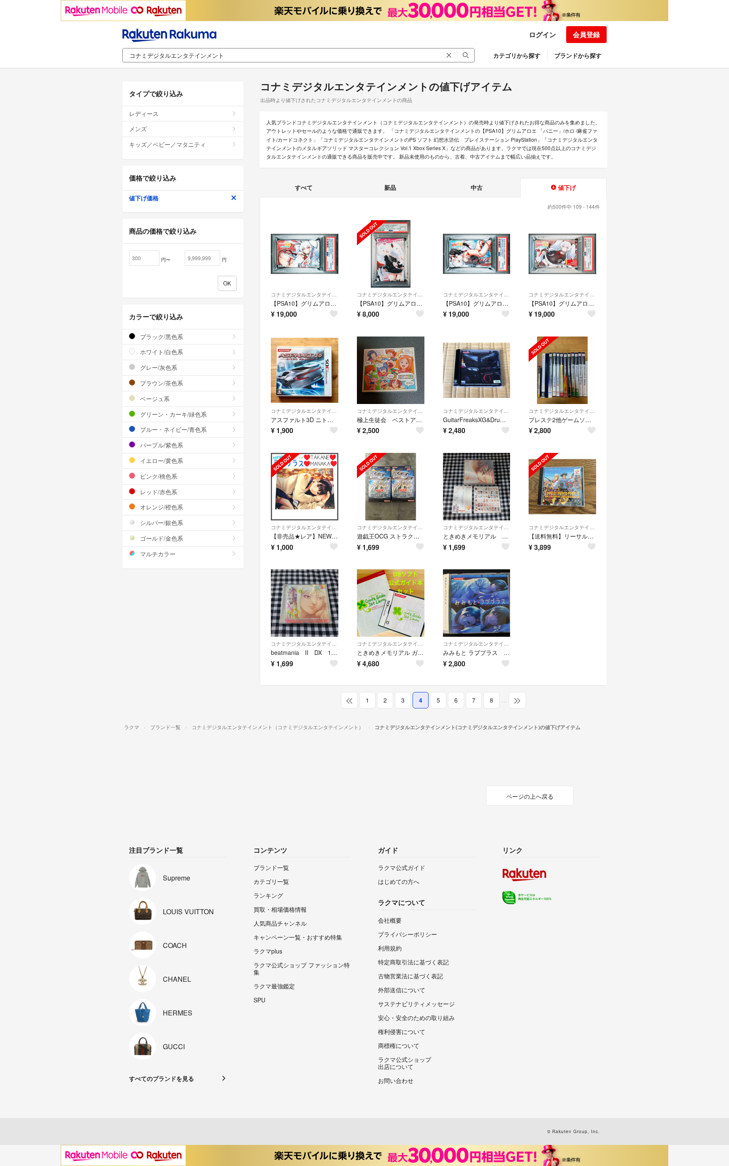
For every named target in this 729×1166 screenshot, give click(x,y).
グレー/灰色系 (157, 367)
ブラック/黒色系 (160, 336)
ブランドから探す (578, 55)
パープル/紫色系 (160, 445)
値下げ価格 (144, 198)
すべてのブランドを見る (161, 1078)
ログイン (542, 34)
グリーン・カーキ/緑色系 (172, 414)
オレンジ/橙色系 (160, 507)
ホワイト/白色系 (160, 351)
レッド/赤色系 (157, 491)
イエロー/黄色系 (160, 460)
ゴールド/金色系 (160, 538)
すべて (304, 187)
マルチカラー (157, 553)
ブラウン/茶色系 (160, 383)
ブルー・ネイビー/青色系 (172, 429)
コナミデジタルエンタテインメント (304, 294)
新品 (390, 187)
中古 (477, 187)
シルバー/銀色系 (160, 522)
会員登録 (586, 34)
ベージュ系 (154, 398)
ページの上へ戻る (530, 796)
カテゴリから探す (516, 55)
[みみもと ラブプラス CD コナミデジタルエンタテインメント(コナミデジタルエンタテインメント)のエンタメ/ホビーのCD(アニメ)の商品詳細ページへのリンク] (476, 603)
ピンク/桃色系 (157, 476)
